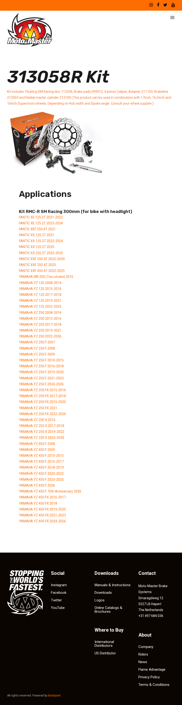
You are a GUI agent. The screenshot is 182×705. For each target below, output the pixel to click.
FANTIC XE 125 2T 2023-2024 (41, 223)
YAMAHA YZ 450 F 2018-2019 (41, 467)
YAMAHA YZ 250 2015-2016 (40, 318)
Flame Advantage (151, 669)
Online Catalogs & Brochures (108, 610)
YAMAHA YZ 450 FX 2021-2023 (42, 515)
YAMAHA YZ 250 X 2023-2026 (41, 437)
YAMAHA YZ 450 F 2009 (37, 450)
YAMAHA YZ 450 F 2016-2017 (41, 461)
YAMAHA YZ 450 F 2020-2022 (41, 473)
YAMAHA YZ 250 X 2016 (37, 420)
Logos (100, 600)
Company (145, 647)
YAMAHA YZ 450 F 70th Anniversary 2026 (50, 491)
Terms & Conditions (153, 685)
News (142, 662)
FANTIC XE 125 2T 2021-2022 (41, 217)
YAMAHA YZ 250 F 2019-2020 (41, 372)
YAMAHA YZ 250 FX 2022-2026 (42, 414)
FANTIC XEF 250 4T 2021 (37, 229)
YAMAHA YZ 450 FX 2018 (38, 503)
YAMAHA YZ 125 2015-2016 (40, 289)
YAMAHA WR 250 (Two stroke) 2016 (46, 277)
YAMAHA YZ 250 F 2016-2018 (41, 366)
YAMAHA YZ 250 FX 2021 (38, 408)
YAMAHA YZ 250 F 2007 (37, 342)
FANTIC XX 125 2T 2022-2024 (41, 241)
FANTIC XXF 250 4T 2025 (37, 265)
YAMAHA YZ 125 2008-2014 (40, 283)
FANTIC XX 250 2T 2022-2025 (41, 253)
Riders (143, 654)
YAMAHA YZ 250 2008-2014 (40, 313)
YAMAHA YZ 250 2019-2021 (40, 330)
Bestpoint (54, 695)
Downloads (103, 592)
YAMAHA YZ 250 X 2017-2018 (41, 426)
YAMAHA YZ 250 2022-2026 (40, 336)
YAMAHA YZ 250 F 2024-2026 (41, 384)
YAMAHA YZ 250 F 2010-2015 (41, 360)
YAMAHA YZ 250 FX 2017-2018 (42, 396)
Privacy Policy (149, 677)
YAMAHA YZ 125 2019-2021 (40, 300)
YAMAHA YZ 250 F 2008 (37, 348)
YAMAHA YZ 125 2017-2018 (40, 295)
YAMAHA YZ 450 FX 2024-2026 (42, 521)
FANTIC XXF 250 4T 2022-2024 (42, 259)
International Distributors (104, 644)
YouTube (58, 608)
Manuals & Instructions (113, 585)
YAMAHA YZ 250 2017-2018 (40, 324)
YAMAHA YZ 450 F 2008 (37, 444)
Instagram (59, 585)
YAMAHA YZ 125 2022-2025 (40, 306)
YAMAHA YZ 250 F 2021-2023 (41, 378)
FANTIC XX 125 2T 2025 (36, 247)
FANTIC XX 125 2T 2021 (36, 235)
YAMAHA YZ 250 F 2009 (37, 354)
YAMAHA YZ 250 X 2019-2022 (41, 432)
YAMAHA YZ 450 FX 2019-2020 (42, 509)
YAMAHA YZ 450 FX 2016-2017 (42, 497)
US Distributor (105, 653)
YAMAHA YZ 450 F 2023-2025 (41, 479)
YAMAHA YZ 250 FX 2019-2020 (42, 402)
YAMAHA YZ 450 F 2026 (37, 485)
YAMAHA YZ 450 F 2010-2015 (41, 455)
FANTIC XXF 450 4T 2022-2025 (42, 271)
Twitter (56, 600)
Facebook (58, 592)
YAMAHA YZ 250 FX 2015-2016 (42, 390)
